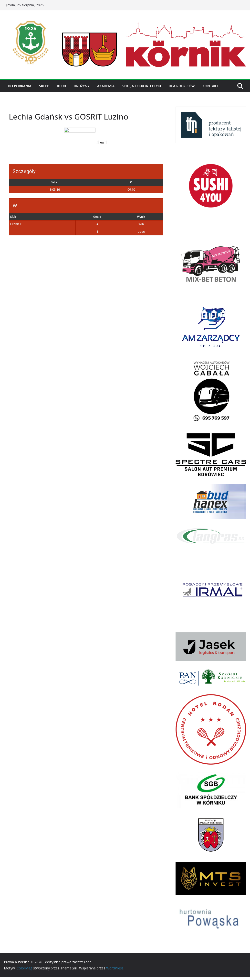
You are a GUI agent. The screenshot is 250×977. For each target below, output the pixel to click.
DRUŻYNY (81, 86)
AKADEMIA (106, 86)
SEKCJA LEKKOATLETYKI (141, 86)
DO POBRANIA (19, 86)
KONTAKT (210, 86)
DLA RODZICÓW (182, 86)
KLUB (61, 86)
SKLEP (44, 86)
